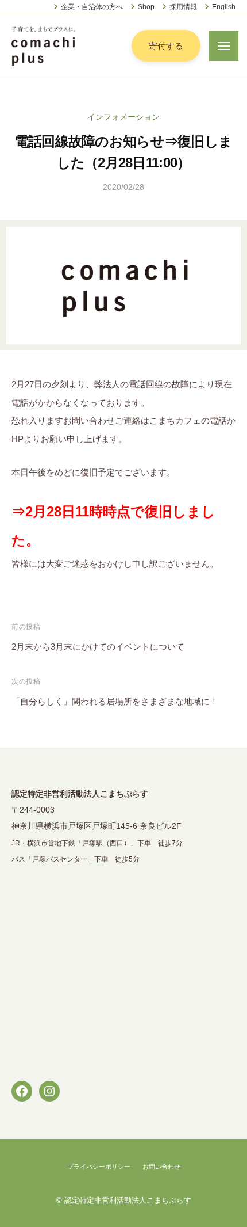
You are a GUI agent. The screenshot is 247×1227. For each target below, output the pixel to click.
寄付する (166, 46)
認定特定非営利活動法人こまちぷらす (127, 1200)
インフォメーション (123, 117)
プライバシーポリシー (98, 1166)
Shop (146, 7)
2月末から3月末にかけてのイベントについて (97, 646)
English (224, 7)
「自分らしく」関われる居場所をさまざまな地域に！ (114, 701)
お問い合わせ (161, 1166)
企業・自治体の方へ (92, 7)
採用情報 (183, 7)
